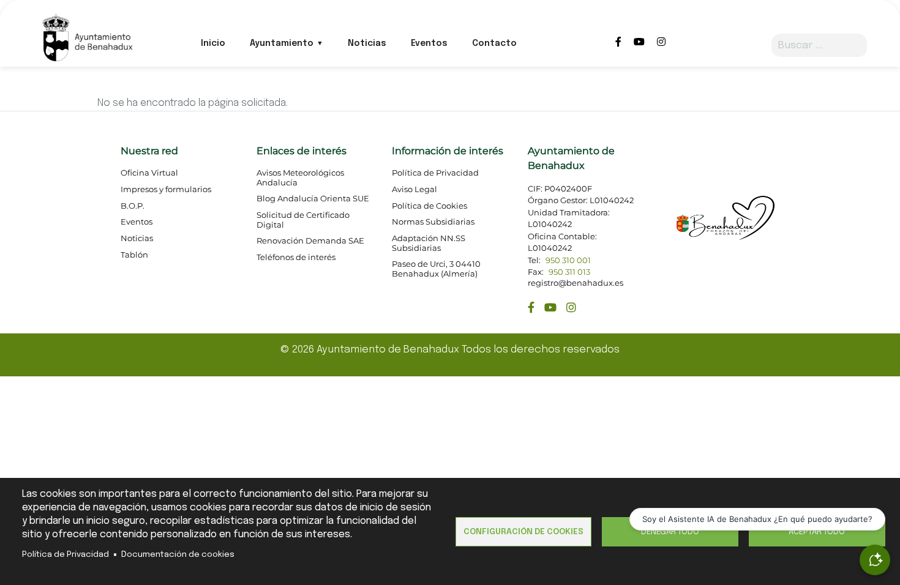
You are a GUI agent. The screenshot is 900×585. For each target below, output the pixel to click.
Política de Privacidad (65, 554)
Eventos (429, 43)
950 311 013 (569, 272)
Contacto (494, 43)
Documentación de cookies (177, 554)
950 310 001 (568, 260)
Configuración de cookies (523, 531)
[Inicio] (86, 36)
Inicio (213, 43)
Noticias (367, 43)
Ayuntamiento (281, 43)
